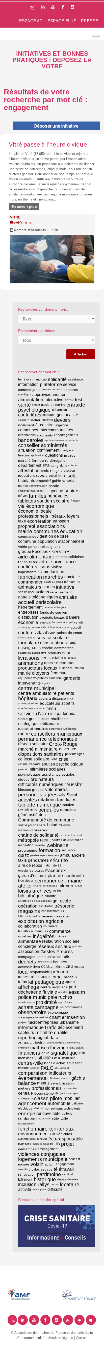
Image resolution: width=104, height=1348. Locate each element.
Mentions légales (60, 1338)
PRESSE (89, 21)
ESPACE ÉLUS (61, 21)
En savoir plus (24, 207)
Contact (82, 1338)
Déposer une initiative (56, 126)
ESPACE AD (31, 21)
